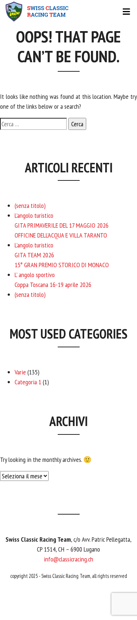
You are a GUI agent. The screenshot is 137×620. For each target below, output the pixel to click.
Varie (20, 372)
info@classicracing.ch (68, 559)
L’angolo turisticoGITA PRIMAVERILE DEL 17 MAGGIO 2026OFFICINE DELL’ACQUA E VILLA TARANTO (62, 225)
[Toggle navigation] (68, 11)
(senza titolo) (30, 205)
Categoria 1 (28, 382)
